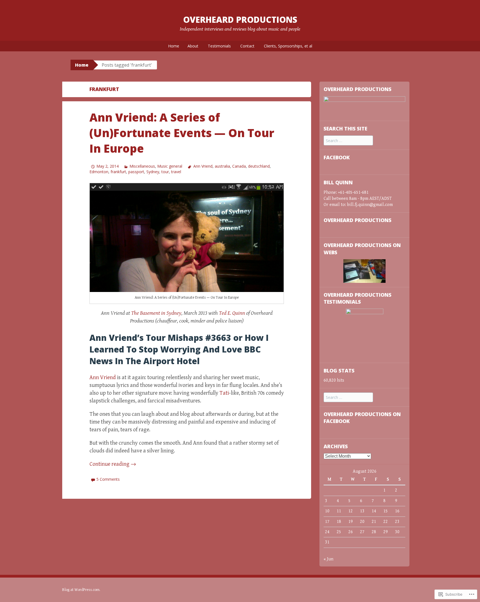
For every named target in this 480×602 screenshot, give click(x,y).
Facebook (337, 157)
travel (176, 171)
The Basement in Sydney (156, 313)
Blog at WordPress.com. (81, 590)
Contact (247, 46)
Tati (224, 393)
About (193, 46)
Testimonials (219, 46)
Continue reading (112, 464)
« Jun (328, 559)
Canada (239, 166)
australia (222, 166)
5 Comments (108, 479)
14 (374, 511)
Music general (169, 166)
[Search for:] (348, 140)
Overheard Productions (240, 19)
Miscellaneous (142, 166)
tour (165, 171)
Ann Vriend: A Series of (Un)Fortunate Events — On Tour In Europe (181, 133)
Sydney (152, 171)
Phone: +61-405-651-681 (346, 192)
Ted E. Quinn (232, 313)
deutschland (259, 166)
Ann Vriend (202, 166)
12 (350, 511)
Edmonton (98, 171)
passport (136, 171)
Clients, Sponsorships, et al (288, 46)
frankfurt (118, 171)
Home (173, 46)
